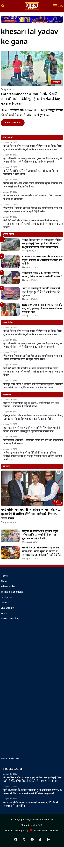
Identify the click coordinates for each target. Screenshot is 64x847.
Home (4, 576)
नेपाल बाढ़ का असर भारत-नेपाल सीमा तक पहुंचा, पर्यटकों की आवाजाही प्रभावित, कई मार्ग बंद (42, 260)
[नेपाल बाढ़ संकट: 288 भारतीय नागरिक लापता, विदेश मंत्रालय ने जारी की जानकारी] (10, 277)
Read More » (12, 122)
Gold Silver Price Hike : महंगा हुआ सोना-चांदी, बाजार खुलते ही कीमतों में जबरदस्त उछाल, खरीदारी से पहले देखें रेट (41, 551)
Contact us (7, 602)
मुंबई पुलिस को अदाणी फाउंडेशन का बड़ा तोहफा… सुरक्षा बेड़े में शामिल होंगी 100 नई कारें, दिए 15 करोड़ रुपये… (31, 514)
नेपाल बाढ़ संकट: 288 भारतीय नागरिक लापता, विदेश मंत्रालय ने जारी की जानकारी (42, 275)
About (4, 581)
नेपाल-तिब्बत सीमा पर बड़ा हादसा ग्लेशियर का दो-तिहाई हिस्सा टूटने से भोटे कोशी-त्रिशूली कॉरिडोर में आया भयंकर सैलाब (42, 244)
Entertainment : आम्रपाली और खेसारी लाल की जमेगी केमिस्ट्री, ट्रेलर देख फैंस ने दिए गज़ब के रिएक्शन (30, 99)
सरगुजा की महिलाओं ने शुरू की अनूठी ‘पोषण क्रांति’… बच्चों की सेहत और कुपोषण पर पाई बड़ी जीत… (40, 535)
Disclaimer (6, 597)
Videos (4, 613)
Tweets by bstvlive (10, 758)
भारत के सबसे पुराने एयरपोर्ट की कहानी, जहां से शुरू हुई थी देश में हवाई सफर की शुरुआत (41, 292)
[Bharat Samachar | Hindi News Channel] (32, 6)
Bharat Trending (10, 618)
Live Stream (7, 608)
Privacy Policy (8, 586)
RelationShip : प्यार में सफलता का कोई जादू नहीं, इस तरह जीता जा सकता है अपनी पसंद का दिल (42, 308)
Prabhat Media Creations (45, 830)
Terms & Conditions (12, 592)
